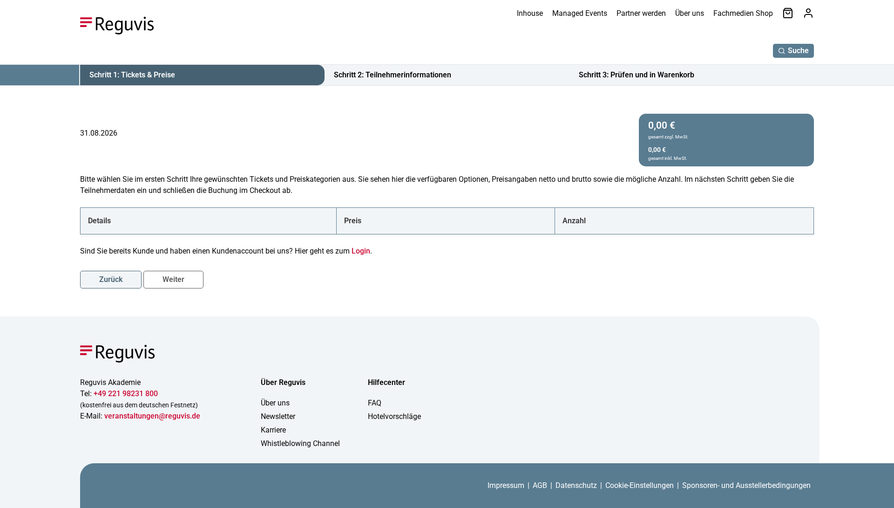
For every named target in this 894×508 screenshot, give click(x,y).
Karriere (273, 430)
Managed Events (579, 13)
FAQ (374, 402)
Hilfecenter (386, 382)
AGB (540, 485)
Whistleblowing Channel (300, 443)
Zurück (110, 279)
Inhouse (530, 13)
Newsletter (278, 416)
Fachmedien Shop (743, 13)
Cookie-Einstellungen (639, 485)
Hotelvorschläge (394, 416)
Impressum (506, 485)
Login (361, 251)
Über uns (689, 13)
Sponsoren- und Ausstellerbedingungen (746, 485)
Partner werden (641, 13)
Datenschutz (576, 485)
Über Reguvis (283, 382)
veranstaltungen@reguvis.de (152, 416)
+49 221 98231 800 (126, 393)
